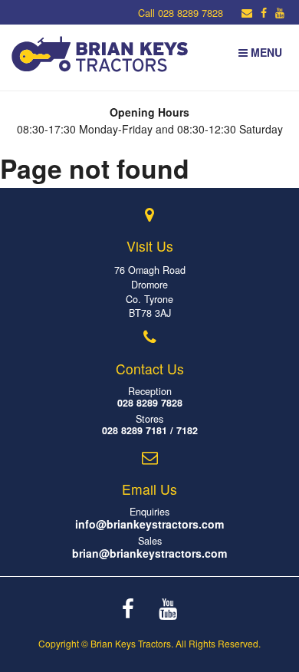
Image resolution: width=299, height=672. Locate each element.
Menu (265, 52)
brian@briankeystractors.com (149, 553)
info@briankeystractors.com (149, 524)
